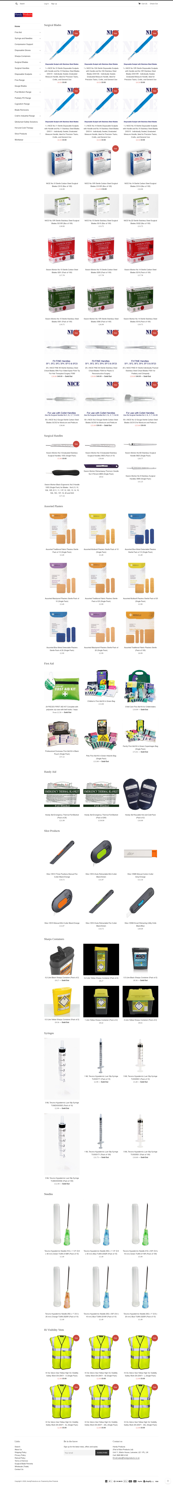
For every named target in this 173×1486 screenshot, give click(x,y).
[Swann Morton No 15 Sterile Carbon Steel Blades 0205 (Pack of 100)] (101, 249)
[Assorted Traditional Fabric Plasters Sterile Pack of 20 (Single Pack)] (101, 578)
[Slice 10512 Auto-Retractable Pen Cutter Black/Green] (101, 902)
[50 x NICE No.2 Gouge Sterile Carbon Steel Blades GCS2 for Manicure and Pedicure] (62, 399)
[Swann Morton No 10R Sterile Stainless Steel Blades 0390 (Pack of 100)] (101, 298)
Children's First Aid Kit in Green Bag (101, 701)
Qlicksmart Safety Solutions (26, 121)
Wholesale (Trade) (22, 1466)
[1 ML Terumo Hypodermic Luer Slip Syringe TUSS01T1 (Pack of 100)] (101, 1131)
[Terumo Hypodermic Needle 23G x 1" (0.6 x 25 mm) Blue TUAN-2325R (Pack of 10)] (140, 1286)
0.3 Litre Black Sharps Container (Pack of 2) (140, 977)
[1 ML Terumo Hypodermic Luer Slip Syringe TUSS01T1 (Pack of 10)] (101, 1056)
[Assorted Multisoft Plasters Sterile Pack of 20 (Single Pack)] (140, 578)
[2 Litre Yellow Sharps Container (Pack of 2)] (140, 1001)
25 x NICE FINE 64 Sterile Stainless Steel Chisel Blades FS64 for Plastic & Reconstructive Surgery (101, 370)
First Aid (28, 32)
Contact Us (19, 1469)
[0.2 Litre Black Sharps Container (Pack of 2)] (62, 959)
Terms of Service (21, 1460)
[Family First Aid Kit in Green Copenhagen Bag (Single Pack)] (140, 730)
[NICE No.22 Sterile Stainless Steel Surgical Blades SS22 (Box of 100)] (140, 206)
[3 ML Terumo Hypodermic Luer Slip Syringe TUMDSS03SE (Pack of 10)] (62, 1069)
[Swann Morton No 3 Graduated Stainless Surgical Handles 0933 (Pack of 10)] (101, 445)
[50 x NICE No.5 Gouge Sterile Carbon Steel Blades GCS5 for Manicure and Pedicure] (101, 399)
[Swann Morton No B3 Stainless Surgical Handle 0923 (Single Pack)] (140, 445)
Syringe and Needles (28, 38)
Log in (46, 3)
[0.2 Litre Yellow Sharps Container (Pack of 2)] (101, 959)
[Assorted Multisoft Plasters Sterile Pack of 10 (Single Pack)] (101, 529)
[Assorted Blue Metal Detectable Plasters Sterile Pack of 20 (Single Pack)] (62, 627)
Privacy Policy (20, 1455)
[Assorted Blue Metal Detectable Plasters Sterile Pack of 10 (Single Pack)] (140, 529)
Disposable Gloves (28, 50)
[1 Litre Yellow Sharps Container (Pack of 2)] (101, 1001)
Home (17, 26)
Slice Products (28, 133)
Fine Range (28, 80)
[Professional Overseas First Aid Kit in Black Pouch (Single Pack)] (62, 733)
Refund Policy (20, 1458)
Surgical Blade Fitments (24, 1463)
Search (17, 1446)
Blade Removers (22, 109)
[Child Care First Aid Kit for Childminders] (140, 686)
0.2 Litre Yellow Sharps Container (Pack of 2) (101, 978)
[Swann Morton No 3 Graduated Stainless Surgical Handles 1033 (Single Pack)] (62, 445)
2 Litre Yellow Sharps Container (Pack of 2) (140, 1020)
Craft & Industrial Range (28, 115)
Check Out (154, 3)
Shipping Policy (20, 1452)
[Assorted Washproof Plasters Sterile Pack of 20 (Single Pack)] (101, 627)
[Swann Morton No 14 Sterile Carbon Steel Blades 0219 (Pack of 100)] (140, 249)
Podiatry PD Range (23, 98)
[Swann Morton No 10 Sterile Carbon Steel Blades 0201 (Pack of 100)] (62, 249)
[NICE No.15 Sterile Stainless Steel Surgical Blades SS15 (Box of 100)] (101, 206)
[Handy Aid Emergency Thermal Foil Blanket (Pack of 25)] (62, 794)
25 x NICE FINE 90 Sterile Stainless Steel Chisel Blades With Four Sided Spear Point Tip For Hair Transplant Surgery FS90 (62, 370)
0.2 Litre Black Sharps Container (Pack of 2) (62, 977)
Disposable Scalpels (28, 74)
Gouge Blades (21, 86)
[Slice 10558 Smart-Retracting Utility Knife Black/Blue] (140, 902)
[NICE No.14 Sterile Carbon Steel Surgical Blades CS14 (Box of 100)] (140, 163)
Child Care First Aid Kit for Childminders (140, 706)
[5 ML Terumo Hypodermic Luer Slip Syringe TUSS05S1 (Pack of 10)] (140, 1056)
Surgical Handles (28, 68)
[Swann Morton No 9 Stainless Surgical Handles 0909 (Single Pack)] (140, 468)
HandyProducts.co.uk (33, 1481)
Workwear (19, 139)
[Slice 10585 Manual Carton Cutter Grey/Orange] (140, 853)
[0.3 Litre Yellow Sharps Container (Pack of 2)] (62, 1001)
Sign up (54, 3)
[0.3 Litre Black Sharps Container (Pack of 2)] (140, 959)
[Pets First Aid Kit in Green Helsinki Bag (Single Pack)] (101, 735)
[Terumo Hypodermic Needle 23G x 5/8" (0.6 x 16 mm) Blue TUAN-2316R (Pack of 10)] (101, 1286)
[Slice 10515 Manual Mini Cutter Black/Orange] (62, 902)
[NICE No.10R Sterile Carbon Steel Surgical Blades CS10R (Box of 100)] (101, 163)
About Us (18, 1449)
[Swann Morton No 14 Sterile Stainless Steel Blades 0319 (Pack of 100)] (140, 298)
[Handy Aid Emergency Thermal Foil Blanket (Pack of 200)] (101, 794)
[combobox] (31, 4)
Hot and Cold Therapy (24, 127)
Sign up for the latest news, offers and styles (81, 1446)
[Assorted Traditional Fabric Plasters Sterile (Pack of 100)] (140, 627)
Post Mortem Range (28, 92)
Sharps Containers (22, 56)
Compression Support (24, 44)
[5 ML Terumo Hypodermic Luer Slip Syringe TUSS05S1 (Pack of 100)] (140, 1131)
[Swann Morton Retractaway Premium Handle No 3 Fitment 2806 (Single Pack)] (101, 465)
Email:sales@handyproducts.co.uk (126, 1458)
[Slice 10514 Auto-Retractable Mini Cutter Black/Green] (101, 853)
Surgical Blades (28, 62)
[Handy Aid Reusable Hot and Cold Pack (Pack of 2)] (140, 794)
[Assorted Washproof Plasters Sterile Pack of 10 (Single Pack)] (62, 578)
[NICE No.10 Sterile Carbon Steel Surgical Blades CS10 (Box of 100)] (62, 163)
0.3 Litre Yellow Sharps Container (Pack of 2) (62, 1019)
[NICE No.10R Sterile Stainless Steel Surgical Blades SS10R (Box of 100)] (62, 206)
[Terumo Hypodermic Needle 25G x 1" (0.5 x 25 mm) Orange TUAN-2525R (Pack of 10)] (62, 1286)
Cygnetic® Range (22, 103)
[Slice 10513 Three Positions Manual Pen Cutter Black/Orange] (62, 853)
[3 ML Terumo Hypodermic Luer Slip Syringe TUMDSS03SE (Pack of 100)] (62, 1144)
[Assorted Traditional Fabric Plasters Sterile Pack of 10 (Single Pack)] (62, 529)
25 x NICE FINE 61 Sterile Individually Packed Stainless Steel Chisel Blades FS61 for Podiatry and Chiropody (140, 370)
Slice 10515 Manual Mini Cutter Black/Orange (61, 923)
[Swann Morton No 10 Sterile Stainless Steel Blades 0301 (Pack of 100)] (62, 298)
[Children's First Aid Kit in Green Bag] (101, 683)
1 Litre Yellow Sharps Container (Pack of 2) (101, 1020)
